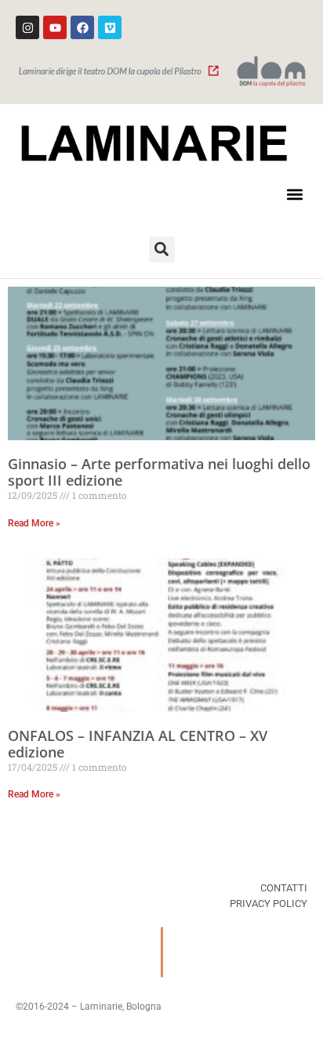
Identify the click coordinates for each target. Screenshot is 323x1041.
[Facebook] (82, 27)
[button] (294, 195)
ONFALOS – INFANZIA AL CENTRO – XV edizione (137, 744)
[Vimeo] (110, 27)
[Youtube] (55, 27)
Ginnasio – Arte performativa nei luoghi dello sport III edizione (159, 472)
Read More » (34, 523)
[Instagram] (27, 27)
